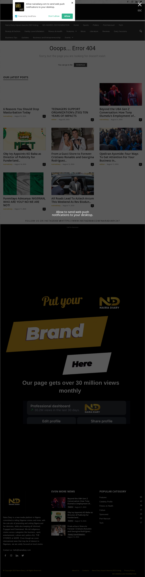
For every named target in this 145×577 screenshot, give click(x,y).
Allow (67, 16)
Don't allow (53, 16)
